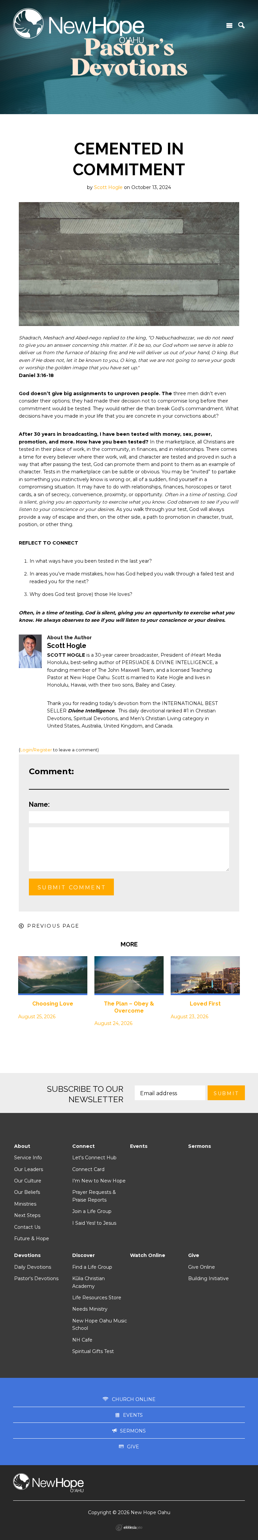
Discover (83, 1255)
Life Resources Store (96, 1298)
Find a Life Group (92, 1267)
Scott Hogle (108, 187)
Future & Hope (31, 1238)
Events (138, 1146)
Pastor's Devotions (36, 1278)
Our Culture (27, 1181)
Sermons (199, 1146)
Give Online (201, 1267)
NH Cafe (82, 1340)
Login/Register (36, 749)
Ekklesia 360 (129, 1527)
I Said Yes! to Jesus (94, 1223)
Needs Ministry (90, 1309)
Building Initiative (208, 1278)
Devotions (27, 1255)
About (22, 1146)
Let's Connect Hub (94, 1158)
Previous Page (53, 926)
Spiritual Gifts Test (93, 1351)
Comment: (51, 771)
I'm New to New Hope (99, 1181)
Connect (83, 1146)
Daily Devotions (32, 1267)
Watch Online (147, 1255)
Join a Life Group (92, 1211)
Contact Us (27, 1227)
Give (193, 1255)
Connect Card (88, 1169)
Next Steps (27, 1215)
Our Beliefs (27, 1192)
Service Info (28, 1158)
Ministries (25, 1204)
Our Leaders (28, 1169)
